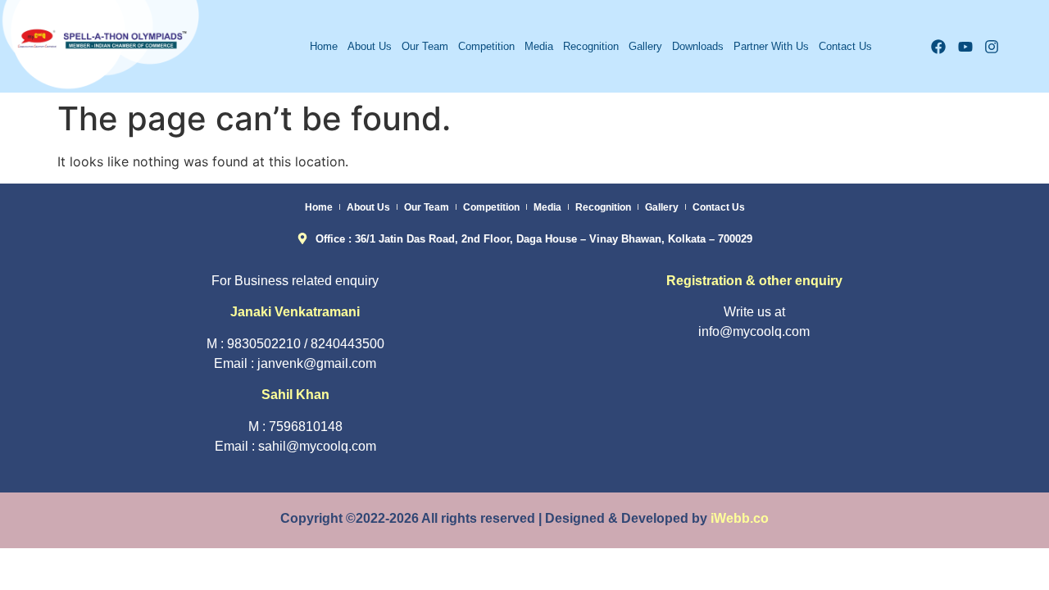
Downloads (698, 46)
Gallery (645, 46)
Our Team (425, 46)
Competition (486, 46)
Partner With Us (771, 46)
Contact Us (845, 46)
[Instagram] (992, 46)
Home (324, 46)
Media (538, 46)
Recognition (591, 46)
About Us (369, 46)
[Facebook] (938, 46)
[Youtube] (965, 46)
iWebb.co (740, 518)
